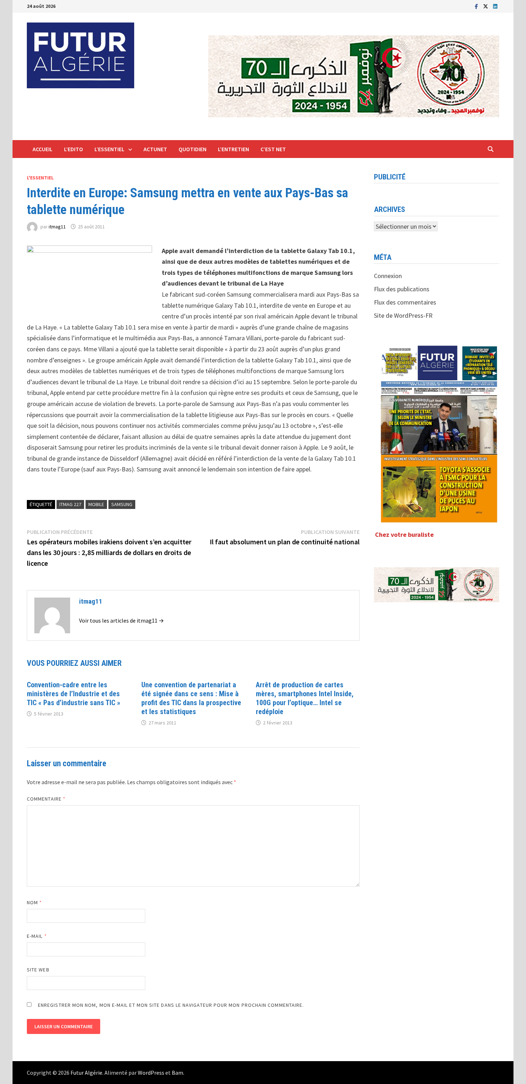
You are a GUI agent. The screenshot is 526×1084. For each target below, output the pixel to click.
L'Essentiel (40, 177)
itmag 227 (70, 504)
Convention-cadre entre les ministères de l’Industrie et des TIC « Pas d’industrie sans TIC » (73, 693)
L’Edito (73, 149)
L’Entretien (233, 149)
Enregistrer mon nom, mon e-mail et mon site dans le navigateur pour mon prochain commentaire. (171, 1005)
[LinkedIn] (495, 6)
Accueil (43, 149)
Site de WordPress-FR (403, 315)
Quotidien (192, 149)
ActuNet (155, 149)
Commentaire (46, 799)
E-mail (37, 936)
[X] (486, 6)
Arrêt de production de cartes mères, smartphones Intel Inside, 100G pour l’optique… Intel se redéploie (305, 698)
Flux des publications (401, 289)
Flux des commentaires (405, 302)
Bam (177, 1072)
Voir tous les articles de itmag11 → (121, 620)
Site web (38, 969)
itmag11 (57, 226)
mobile (96, 504)
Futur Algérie (86, 1072)
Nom (34, 902)
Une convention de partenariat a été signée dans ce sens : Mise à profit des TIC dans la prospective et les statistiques (191, 698)
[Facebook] (477, 6)
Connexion (388, 276)
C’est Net (273, 149)
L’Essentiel (109, 149)
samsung (121, 504)
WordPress (151, 1072)
